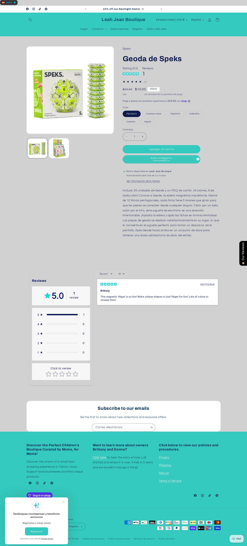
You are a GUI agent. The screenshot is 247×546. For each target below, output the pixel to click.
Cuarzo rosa (155, 114)
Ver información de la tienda (143, 181)
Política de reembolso (93, 539)
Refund (164, 473)
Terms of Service (170, 480)
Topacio (177, 114)
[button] (30, 20)
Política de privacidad (119, 539)
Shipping (165, 465)
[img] (131, 74)
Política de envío (166, 539)
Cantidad (128, 129)
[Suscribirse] (151, 427)
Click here (99, 457)
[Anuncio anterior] (85, 9)
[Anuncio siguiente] (161, 9)
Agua (149, 122)
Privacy (164, 457)
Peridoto (131, 113)
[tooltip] (197, 159)
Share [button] (129, 246)
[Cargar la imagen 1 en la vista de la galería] (37, 148)
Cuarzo (132, 122)
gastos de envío (135, 94)
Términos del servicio (144, 539)
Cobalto (196, 114)
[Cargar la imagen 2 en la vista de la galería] (59, 148)
